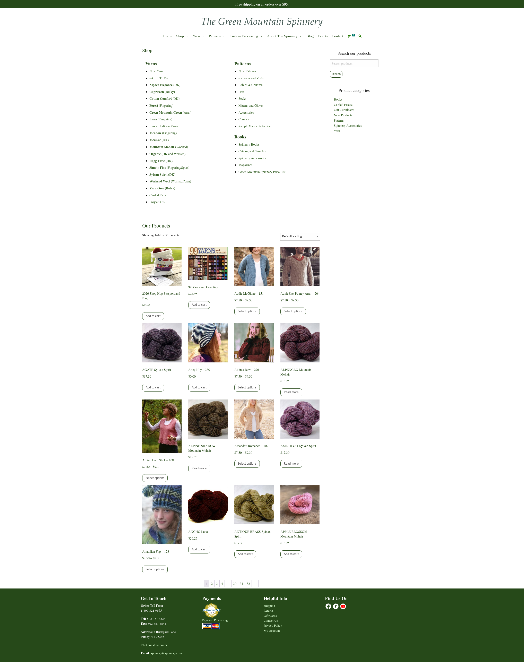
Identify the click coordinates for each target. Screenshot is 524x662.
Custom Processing (244, 36)
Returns (268, 610)
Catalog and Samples (252, 151)
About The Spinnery (282, 36)
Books (338, 99)
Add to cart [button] (153, 316)
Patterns (215, 36)
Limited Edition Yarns (163, 126)
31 (241, 583)
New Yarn (156, 71)
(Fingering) (161, 105)
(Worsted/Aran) (170, 181)
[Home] (262, 21)
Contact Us (271, 620)
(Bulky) (162, 91)
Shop (180, 36)
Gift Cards (270, 615)
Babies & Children (250, 85)
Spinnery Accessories (252, 158)
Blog (310, 36)
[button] (360, 36)
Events (323, 36)
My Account (272, 630)
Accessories (246, 112)
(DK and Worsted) (167, 154)
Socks (242, 98)
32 (248, 583)
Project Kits (157, 202)
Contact (337, 36)
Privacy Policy (273, 625)
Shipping (269, 605)
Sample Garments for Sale (255, 126)
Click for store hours (154, 645)
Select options (247, 311)
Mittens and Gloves (250, 105)
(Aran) (170, 112)
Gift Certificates (344, 110)
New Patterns (247, 71)
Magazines (245, 165)
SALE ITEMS (158, 78)
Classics (243, 119)
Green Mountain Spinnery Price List (261, 172)
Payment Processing (215, 620)
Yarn (196, 36)
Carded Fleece (158, 195)
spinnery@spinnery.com (166, 653)
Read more (291, 392)
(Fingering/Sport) (169, 167)
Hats (241, 91)
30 (234, 583)
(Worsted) (168, 147)
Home (167, 36)
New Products (343, 115)
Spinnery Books (248, 144)
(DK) (164, 85)
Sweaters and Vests (250, 78)
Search (336, 74)
